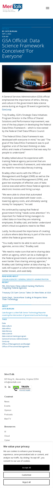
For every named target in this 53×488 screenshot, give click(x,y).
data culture (7, 326)
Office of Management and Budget (16, 344)
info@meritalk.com (12, 382)
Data (4, 323)
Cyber (7, 440)
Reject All (26, 482)
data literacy (7, 331)
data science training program (14, 336)
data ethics (6, 328)
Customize (26, 475)
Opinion (7, 410)
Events (7, 406)
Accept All (26, 467)
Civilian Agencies (9, 279)
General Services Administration (33, 279)
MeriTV (7, 419)
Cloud (7, 436)
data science (7, 333)
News (6, 401)
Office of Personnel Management (15, 346)
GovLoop (6, 109)
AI (5, 431)
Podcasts (8, 414)
